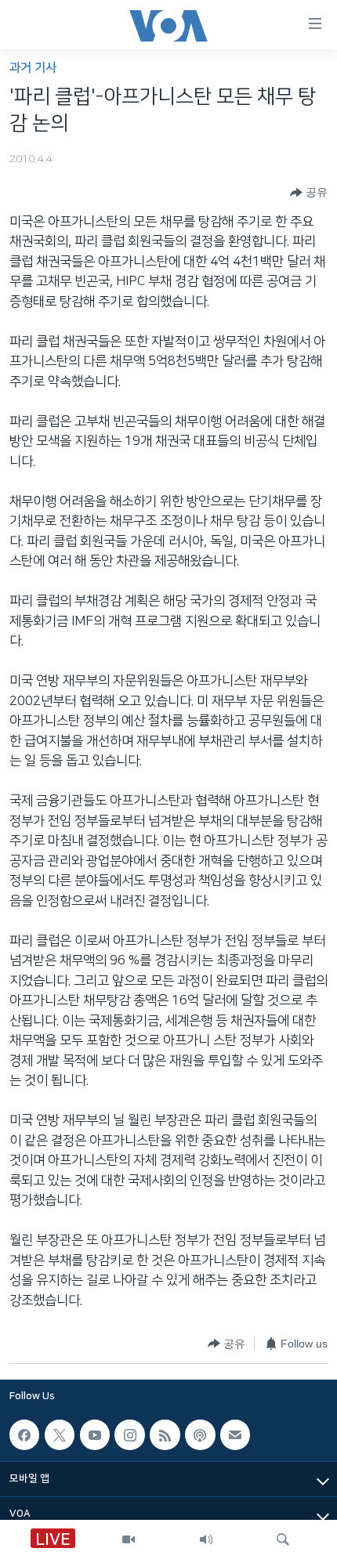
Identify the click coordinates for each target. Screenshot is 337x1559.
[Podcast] (200, 1434)
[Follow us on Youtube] (95, 1434)
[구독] (235, 1434)
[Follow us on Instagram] (129, 1434)
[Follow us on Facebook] (24, 1434)
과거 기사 (32, 67)
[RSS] (164, 1434)
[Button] (309, 193)
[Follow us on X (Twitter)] (59, 1434)
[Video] (128, 1539)
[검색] (282, 1539)
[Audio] (206, 1539)
